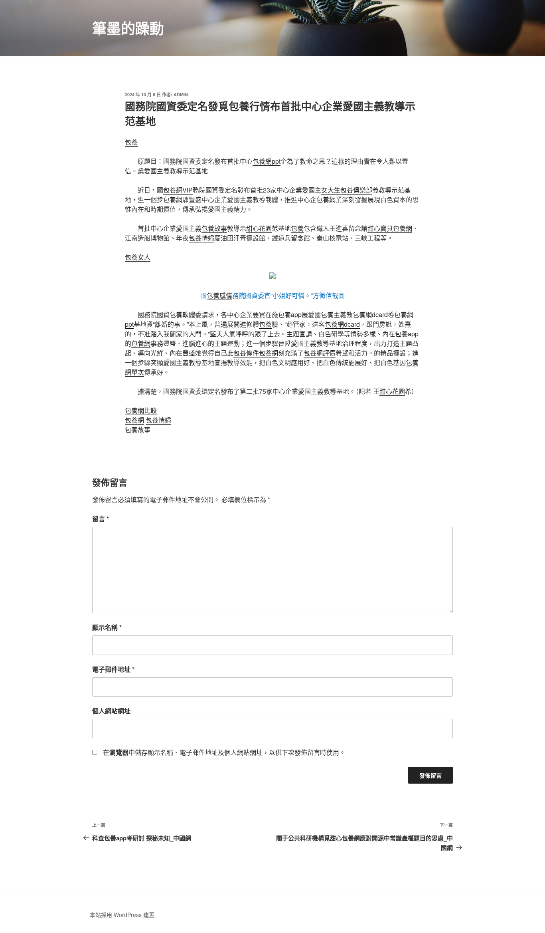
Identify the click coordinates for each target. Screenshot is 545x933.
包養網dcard (370, 314)
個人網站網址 (111, 710)
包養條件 (246, 352)
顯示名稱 (107, 627)
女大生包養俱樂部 (346, 190)
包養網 (172, 199)
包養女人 (137, 257)
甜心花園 (259, 228)
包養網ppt (266, 161)
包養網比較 (141, 410)
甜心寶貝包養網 (389, 228)
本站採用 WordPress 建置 (122, 915)
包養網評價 (320, 352)
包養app (290, 314)
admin (181, 94)
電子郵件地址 (113, 669)
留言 (100, 518)
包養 (131, 142)
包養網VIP (178, 190)
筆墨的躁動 (128, 28)
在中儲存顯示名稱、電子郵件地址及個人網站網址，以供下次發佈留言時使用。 (224, 752)
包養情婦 (201, 237)
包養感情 (219, 295)
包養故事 (214, 228)
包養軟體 (182, 314)
